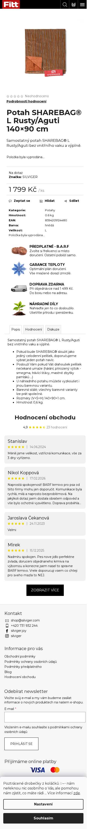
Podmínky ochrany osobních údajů (30, 662)
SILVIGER (30, 177)
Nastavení (43, 804)
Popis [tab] (15, 329)
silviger (16, 636)
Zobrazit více (45, 590)
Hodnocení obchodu (45, 417)
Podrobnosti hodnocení (26, 101)
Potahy (50, 210)
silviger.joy (18, 631)
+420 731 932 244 (24, 626)
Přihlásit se (21, 744)
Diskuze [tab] (53, 329)
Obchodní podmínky (19, 656)
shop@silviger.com (25, 620)
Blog (8, 672)
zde (76, 793)
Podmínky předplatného (23, 667)
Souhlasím (43, 818)
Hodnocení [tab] (33, 329)
